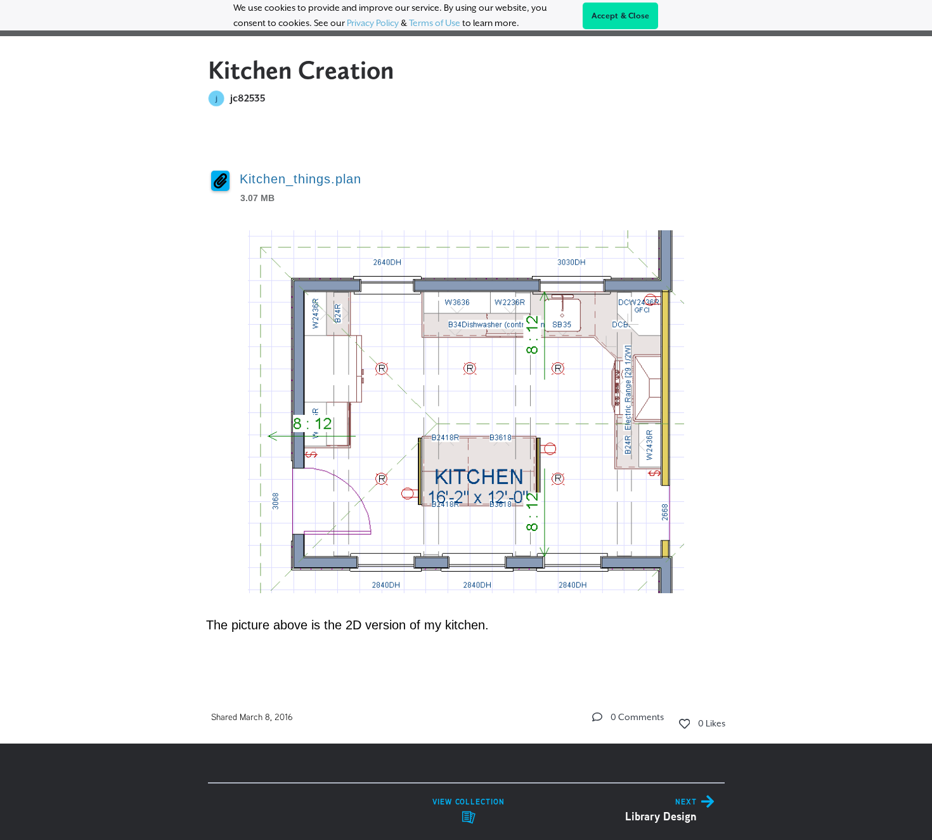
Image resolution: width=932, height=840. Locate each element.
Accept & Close (621, 15)
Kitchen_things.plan (300, 179)
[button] (597, 717)
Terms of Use (434, 23)
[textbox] (466, 394)
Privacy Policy (373, 23)
